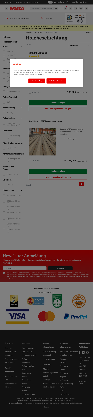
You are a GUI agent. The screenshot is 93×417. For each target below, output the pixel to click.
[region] (46, 73)
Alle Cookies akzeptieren (56, 81)
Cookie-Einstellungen (37, 81)
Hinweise (41, 74)
